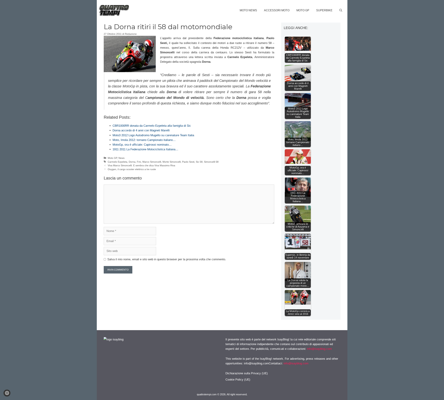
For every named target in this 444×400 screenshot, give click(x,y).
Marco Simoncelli (151, 161)
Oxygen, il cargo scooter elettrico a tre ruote (132, 169)
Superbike (324, 10)
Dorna (132, 161)
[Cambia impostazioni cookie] (6, 393)
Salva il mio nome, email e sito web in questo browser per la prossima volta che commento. (166, 259)
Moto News (248, 10)
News (121, 158)
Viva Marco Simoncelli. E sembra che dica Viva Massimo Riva (141, 165)
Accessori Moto (276, 10)
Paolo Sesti (188, 161)
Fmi (139, 161)
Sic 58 (199, 161)
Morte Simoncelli (172, 161)
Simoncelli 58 (211, 161)
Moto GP (302, 10)
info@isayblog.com (319, 348)
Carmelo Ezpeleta (117, 161)
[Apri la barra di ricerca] (341, 10)
